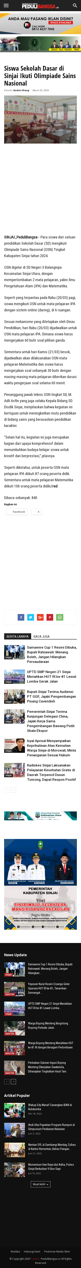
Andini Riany (21, 90)
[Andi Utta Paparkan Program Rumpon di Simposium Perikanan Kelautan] (14, 1130)
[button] (75, 5)
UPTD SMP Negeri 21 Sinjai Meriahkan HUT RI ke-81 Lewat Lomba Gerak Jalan (51, 676)
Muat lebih (39, 1184)
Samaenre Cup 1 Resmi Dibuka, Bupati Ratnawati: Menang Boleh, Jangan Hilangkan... (50, 969)
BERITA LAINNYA (18, 636)
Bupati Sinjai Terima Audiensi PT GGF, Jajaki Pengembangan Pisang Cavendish (51, 696)
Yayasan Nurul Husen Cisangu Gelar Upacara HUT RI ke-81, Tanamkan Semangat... (49, 988)
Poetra (35, 1259)
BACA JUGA (42, 636)
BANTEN (9, 994)
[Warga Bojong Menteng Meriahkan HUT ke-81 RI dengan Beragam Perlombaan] (14, 1048)
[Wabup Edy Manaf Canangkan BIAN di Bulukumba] (14, 1110)
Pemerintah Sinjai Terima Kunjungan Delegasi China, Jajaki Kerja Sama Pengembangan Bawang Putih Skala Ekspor (51, 721)
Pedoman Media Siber (57, 1251)
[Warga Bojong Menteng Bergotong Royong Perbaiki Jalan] (14, 1028)
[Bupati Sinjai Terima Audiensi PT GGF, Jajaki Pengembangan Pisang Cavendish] (14, 696)
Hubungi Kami (32, 1251)
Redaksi (15, 1251)
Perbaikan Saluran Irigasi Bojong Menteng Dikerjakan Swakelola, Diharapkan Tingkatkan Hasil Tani (47, 1067)
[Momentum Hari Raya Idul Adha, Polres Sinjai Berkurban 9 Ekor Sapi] (14, 1170)
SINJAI (8, 657)
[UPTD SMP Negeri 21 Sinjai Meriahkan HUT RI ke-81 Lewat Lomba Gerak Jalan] (14, 677)
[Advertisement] (40, 189)
